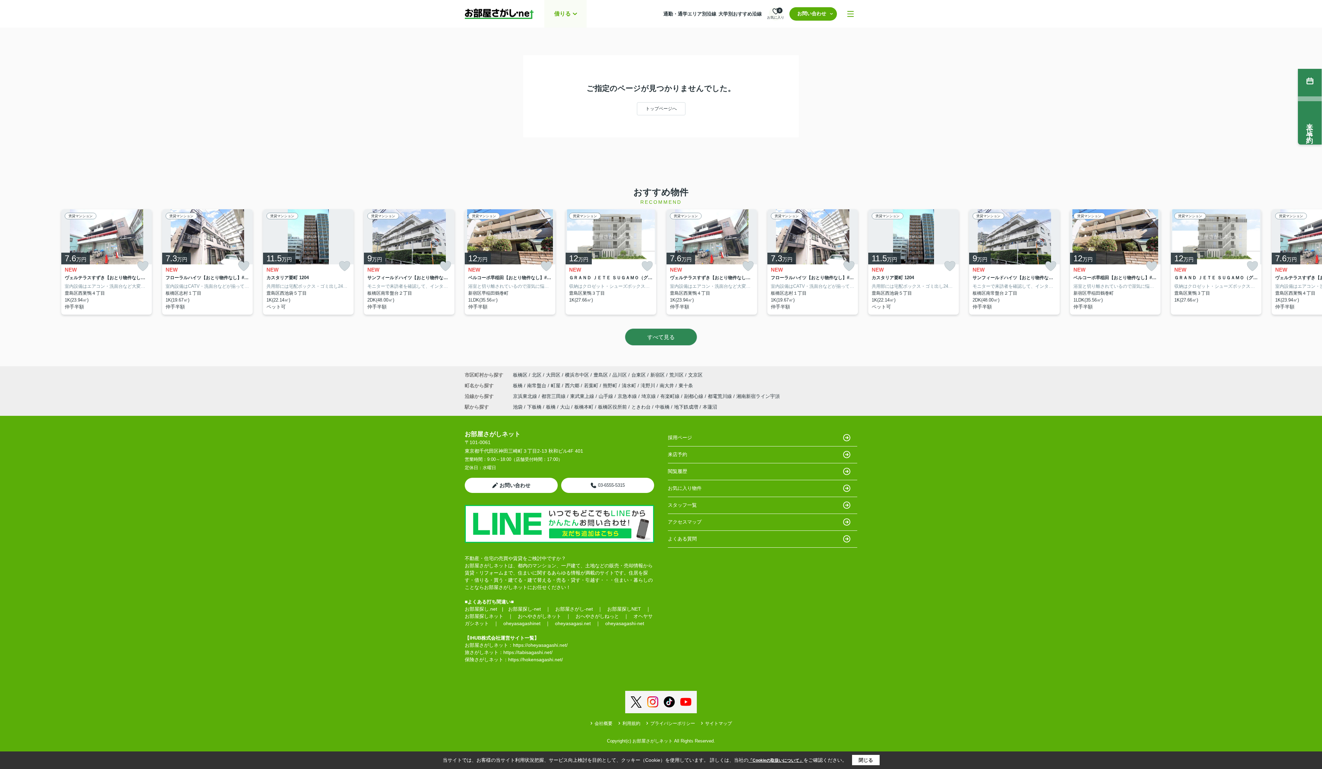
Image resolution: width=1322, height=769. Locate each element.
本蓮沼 (710, 407)
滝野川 (649, 385)
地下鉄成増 (686, 407)
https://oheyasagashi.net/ (540, 645)
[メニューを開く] (850, 14)
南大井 (667, 385)
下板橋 (534, 407)
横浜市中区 (577, 375)
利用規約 (631, 723)
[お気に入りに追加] (142, 266)
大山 (565, 407)
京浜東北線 (525, 396)
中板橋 (662, 407)
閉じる (866, 760)
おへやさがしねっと (597, 616)
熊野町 (611, 385)
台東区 (638, 375)
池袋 (518, 407)
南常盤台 (537, 385)
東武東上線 (583, 396)
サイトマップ (718, 723)
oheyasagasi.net (573, 623)
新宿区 (657, 375)
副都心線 (694, 396)
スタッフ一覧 (682, 505)
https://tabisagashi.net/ (528, 652)
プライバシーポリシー (672, 723)
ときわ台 (641, 407)
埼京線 (649, 396)
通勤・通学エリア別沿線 (689, 14)
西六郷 (573, 385)
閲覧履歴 (677, 471)
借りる (562, 14)
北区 (537, 375)
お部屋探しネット (484, 616)
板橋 (518, 385)
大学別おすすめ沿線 (740, 14)
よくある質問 (682, 538)
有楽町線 (670, 396)
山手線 (607, 396)
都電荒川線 (720, 396)
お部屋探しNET (624, 609)
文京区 (695, 375)
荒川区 (676, 375)
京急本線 (628, 396)
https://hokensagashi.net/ (535, 659)
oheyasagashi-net (624, 623)
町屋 (556, 385)
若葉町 (592, 385)
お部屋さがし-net (574, 609)
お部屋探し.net (481, 609)
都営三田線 (554, 396)
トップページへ (661, 108)
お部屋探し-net (524, 609)
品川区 (619, 375)
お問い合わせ (811, 13)
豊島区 (601, 375)
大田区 (553, 375)
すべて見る (661, 337)
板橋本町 (584, 407)
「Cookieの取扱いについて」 (776, 760)
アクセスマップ (685, 522)
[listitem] (510, 262)
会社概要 (603, 723)
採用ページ (680, 437)
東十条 (686, 385)
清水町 (630, 385)
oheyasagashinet (522, 623)
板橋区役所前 (612, 407)
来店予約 (677, 454)
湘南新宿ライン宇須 (758, 396)
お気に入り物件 (685, 488)
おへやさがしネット (539, 616)
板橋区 (520, 375)
